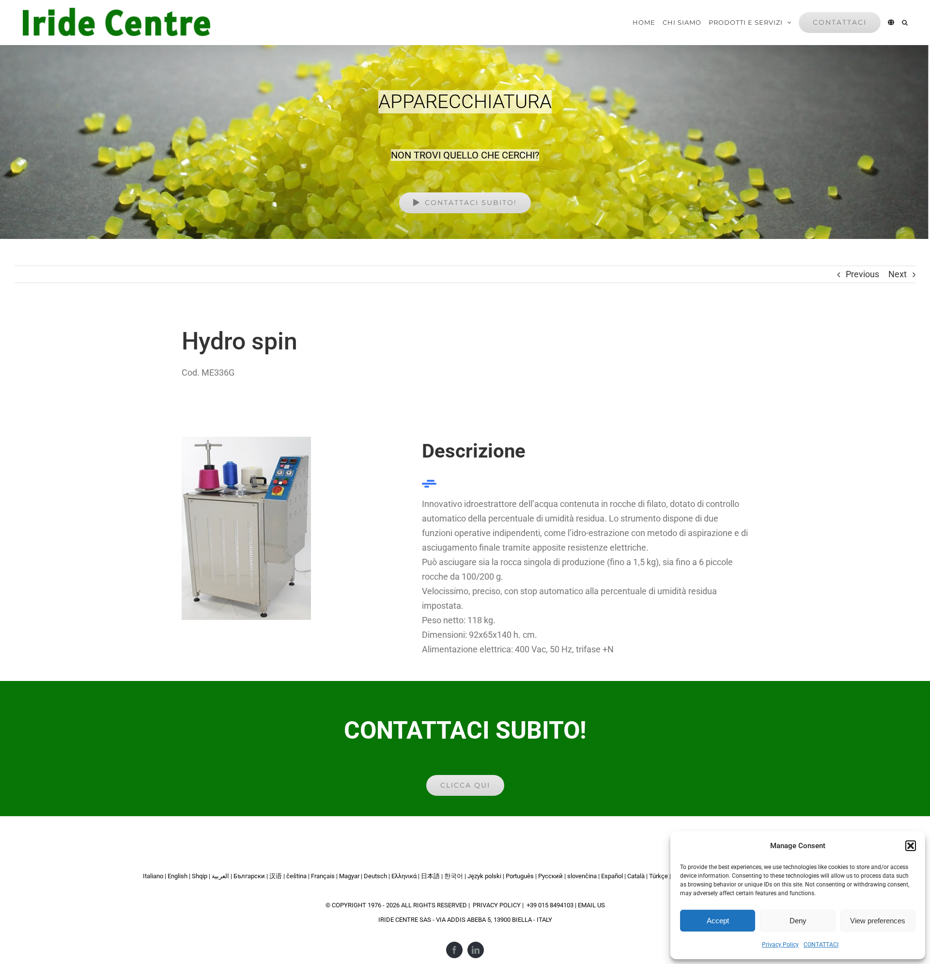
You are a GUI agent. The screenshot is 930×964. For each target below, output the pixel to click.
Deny (798, 921)
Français (323, 876)
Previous (862, 274)
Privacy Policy (780, 944)
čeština (296, 876)
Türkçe (658, 876)
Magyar (349, 876)
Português (520, 876)
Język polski (484, 876)
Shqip (199, 876)
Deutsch (375, 876)
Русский (550, 876)
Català (636, 876)
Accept (718, 921)
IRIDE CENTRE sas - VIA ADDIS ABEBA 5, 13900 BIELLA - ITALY (465, 919)
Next (897, 274)
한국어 (453, 876)
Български (249, 876)
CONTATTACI (821, 944)
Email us (591, 905)
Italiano (153, 876)
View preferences (877, 921)
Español (612, 876)
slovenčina (582, 876)
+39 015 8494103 (550, 905)
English (177, 876)
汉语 (275, 876)
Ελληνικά (404, 876)
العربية (220, 876)
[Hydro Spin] (246, 441)
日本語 (430, 876)
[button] (910, 846)
